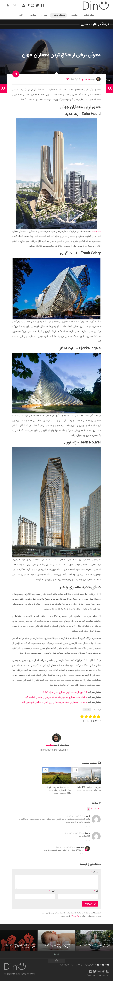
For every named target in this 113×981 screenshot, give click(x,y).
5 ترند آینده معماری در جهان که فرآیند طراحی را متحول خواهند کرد (56, 697)
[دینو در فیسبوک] (42, 5)
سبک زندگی (89, 15)
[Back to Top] (56, 961)
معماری (85, 24)
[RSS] (23, 5)
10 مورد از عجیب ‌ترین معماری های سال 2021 (65, 692)
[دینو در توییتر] (37, 5)
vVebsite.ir (103, 975)
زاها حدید (87, 709)
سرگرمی (33, 15)
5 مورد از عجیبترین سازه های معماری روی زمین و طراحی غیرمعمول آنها (54, 702)
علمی (45, 15)
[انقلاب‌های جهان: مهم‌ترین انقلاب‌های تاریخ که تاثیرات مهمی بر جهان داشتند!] (18, 940)
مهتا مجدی (85, 79)
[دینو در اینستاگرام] (32, 5)
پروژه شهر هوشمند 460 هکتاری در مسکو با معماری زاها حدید (88, 789)
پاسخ (88, 826)
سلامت (74, 15)
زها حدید (96, 231)
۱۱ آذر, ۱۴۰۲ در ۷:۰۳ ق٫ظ (73, 833)
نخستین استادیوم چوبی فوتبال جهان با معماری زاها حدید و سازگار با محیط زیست (58, 790)
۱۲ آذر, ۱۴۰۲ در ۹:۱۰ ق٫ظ (75, 816)
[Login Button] (7, 5)
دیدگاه (92, 809)
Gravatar (75, 916)
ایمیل (52, 891)
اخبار (21, 15)
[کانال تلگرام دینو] (28, 5)
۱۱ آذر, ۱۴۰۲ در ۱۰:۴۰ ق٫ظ (64, 847)
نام (96, 891)
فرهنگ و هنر (59, 15)
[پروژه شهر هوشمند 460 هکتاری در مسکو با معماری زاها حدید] (86, 775)
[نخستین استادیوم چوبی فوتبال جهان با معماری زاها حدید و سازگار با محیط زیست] (56, 775)
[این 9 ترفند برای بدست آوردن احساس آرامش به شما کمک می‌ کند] (94, 940)
